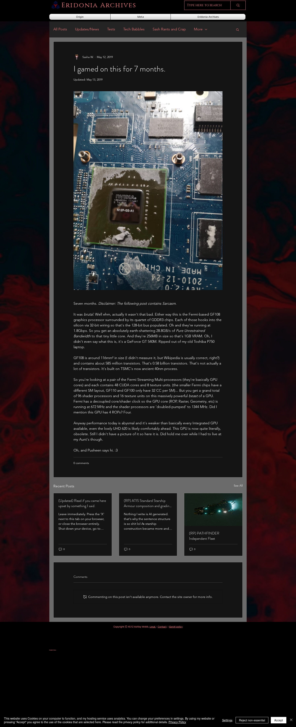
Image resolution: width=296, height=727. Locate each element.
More (198, 29)
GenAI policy (176, 626)
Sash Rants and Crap (169, 29)
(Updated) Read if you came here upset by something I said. (82, 503)
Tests (111, 29)
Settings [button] (227, 720)
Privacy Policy (177, 722)
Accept (278, 720)
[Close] (291, 720)
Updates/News (87, 29)
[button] (237, 29)
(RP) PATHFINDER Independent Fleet (204, 536)
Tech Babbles (134, 29)
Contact (162, 626)
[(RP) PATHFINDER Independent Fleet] (213, 509)
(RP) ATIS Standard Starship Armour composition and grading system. (147, 503)
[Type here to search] (237, 5)
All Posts (60, 29)
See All (238, 485)
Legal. (153, 626)
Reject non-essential (252, 720)
